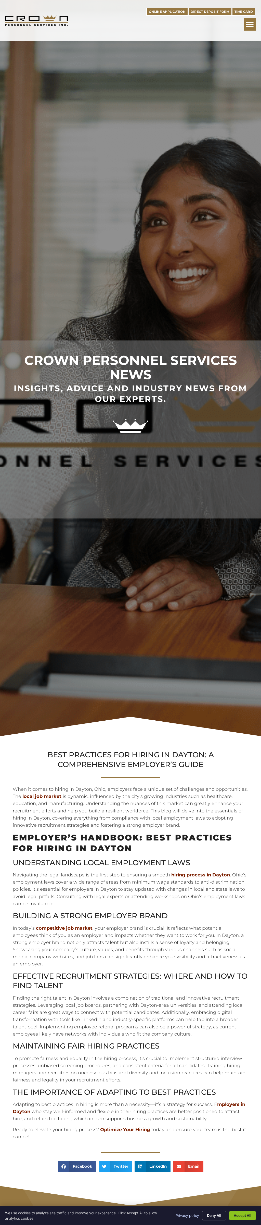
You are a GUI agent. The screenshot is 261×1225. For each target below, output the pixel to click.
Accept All (242, 1215)
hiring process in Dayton (200, 874)
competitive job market (64, 928)
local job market (41, 796)
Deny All (214, 1215)
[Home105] (130, 431)
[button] (250, 24)
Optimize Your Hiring (125, 1129)
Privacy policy (187, 1215)
